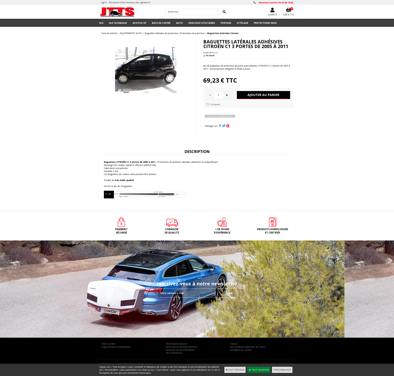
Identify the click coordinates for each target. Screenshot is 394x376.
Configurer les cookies (241, 349)
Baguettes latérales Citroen (223, 33)
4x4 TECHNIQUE (118, 22)
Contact (234, 343)
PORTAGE (226, 22)
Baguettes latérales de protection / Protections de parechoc (175, 33)
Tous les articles (109, 33)
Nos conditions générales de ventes (247, 346)
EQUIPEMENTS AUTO (131, 33)
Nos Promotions (174, 352)
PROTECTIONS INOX (265, 22)
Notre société (108, 343)
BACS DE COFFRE (161, 22)
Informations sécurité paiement (181, 346)
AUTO (179, 22)
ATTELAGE (242, 22)
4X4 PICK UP (139, 22)
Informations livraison (176, 343)
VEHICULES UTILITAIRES (201, 22)
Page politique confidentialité (116, 346)
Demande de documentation (180, 349)
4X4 (101, 22)
